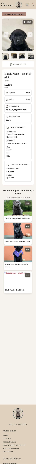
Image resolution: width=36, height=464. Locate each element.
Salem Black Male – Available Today (17, 241)
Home (5, 435)
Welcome (7, 439)
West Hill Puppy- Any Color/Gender (17, 218)
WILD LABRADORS (6, 5)
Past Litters (8, 452)
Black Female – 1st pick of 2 (14, 290)
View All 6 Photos (19, 64)
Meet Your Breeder (11, 448)
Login (33, 5)
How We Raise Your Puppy (14, 445)
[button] (27, 4)
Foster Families (9, 442)
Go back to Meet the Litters (14, 14)
